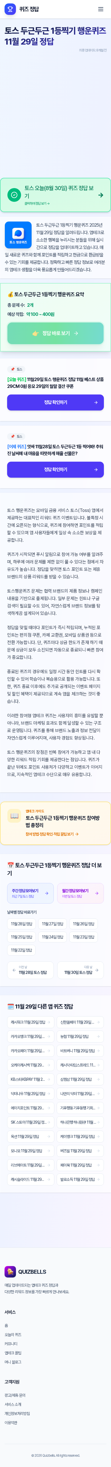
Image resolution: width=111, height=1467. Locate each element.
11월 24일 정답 (52, 937)
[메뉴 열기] (100, 9)
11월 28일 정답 (21, 924)
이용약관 (11, 1422)
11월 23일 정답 (83, 937)
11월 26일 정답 (83, 924)
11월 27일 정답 (52, 924)
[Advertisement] (55, 113)
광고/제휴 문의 (15, 1395)
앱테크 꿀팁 (13, 1353)
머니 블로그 (13, 1362)
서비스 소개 (13, 1404)
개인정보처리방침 (17, 1413)
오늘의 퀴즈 (13, 1334)
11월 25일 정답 (21, 937)
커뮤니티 (11, 1344)
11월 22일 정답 (21, 950)
